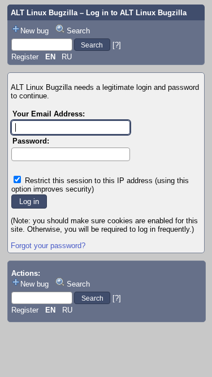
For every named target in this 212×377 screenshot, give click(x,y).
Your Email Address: (48, 114)
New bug (34, 31)
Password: (30, 141)
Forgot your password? (48, 245)
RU (67, 57)
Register (24, 57)
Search (78, 31)
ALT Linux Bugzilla (44, 12)
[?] (117, 45)
